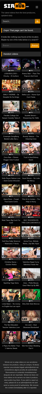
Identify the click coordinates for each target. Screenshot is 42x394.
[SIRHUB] (17, 6)
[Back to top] (34, 387)
